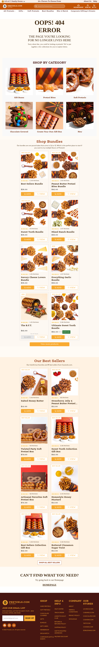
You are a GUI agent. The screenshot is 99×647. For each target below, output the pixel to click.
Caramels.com (88, 612)
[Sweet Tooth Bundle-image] (34, 213)
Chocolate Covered (44, 614)
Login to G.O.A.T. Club (60, 617)
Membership (44, 630)
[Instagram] (9, 625)
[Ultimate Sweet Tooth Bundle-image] (65, 306)
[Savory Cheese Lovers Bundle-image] (34, 258)
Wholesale (73, 619)
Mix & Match (62, 11)
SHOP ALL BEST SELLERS (49, 563)
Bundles (43, 622)
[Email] (14, 625)
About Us (87, 1)
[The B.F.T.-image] (34, 306)
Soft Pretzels (33, 11)
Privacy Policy (74, 615)
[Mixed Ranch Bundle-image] (65, 213)
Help (95, 1)
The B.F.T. (26, 325)
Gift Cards (44, 626)
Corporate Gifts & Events (47, 638)
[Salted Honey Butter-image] (34, 382)
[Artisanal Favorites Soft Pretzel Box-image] (34, 478)
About (71, 606)
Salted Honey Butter (32, 401)
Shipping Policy (60, 627)
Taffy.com (86, 623)
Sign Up (29, 618)
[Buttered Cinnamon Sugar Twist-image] (65, 526)
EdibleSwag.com (89, 630)
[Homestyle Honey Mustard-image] (65, 478)
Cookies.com (88, 627)
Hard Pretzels (45, 606)
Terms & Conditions (73, 611)
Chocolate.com (89, 616)
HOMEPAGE (49, 585)
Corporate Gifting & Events (83, 11)
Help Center (59, 609)
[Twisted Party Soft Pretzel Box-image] (34, 430)
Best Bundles (48, 11)
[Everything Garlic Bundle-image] (65, 258)
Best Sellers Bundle (32, 184)
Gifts (42, 619)
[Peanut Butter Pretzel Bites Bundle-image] (65, 165)
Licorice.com (88, 609)
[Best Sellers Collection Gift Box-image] (34, 526)
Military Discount (61, 636)
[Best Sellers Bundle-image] (34, 165)
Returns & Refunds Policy (60, 623)
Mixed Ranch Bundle (63, 232)
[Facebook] (5, 625)
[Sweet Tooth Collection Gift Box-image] (65, 430)
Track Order (59, 612)
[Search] (36, 6)
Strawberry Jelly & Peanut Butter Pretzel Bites (63, 403)
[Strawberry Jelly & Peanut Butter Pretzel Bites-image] (65, 382)
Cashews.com (88, 620)
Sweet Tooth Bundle (32, 232)
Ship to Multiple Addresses (60, 632)
